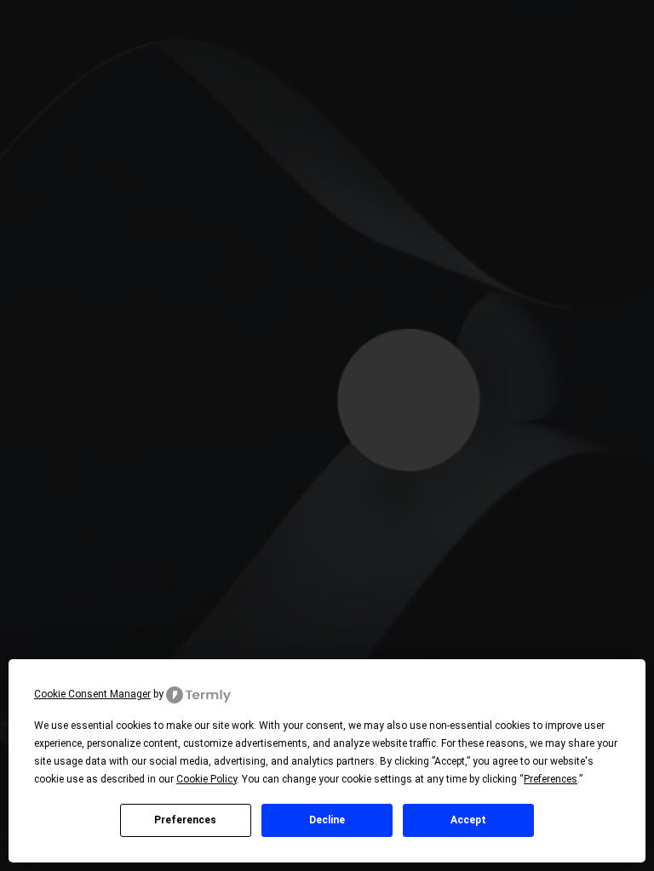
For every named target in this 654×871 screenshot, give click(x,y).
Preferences (185, 820)
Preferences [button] (550, 779)
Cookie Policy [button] (206, 779)
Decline (327, 820)
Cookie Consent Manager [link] (92, 694)
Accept (468, 820)
